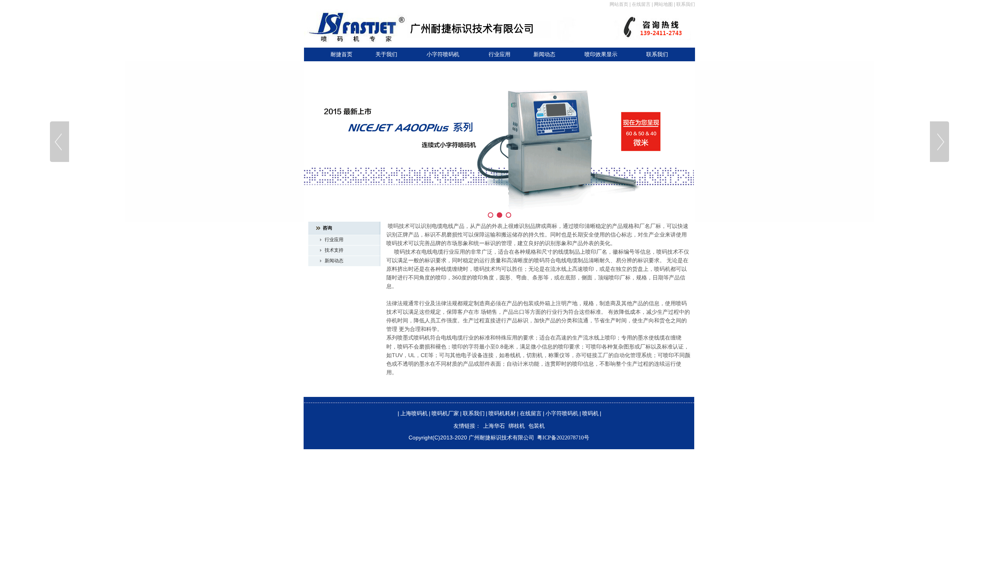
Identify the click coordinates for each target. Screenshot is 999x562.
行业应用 (499, 54)
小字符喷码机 (443, 54)
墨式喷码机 (416, 338)
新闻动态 (544, 54)
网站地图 (663, 4)
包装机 (536, 426)
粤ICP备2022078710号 (563, 438)
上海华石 (494, 426)
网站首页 (619, 4)
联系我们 (685, 4)
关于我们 (386, 54)
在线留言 (641, 4)
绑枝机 (516, 426)
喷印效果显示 (601, 54)
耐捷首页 (341, 54)
